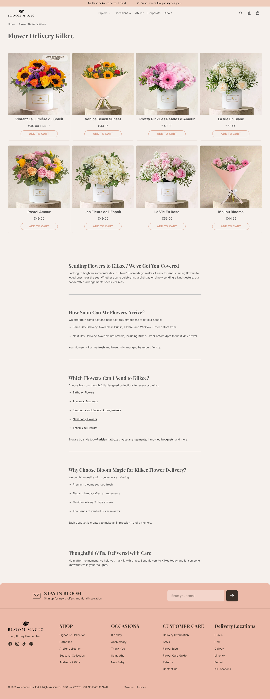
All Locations (222, 669)
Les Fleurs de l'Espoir (103, 212)
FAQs (166, 641)
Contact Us (170, 669)
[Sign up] (232, 596)
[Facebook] (10, 644)
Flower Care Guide (175, 655)
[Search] (240, 13)
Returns (168, 662)
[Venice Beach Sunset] (103, 84)
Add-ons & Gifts (69, 662)
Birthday (116, 635)
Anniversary (119, 641)
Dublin (218, 635)
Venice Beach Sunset (103, 119)
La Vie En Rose (166, 212)
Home (11, 24)
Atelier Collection (70, 648)
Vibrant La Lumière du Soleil (39, 119)
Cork (217, 641)
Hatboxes (65, 641)
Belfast (218, 662)
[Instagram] (17, 644)
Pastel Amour (39, 212)
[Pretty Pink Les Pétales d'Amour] (167, 84)
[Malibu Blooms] (231, 177)
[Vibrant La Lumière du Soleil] (39, 84)
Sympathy (117, 655)
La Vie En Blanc (231, 119)
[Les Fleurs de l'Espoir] (103, 177)
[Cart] (257, 13)
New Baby (118, 662)
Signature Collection (72, 635)
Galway (219, 648)
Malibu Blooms (231, 212)
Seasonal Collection (72, 655)
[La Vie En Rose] (167, 177)
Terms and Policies (135, 687)
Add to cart (39, 133)
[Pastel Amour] (39, 177)
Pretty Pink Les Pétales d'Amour (167, 119)
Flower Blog (170, 648)
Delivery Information (176, 635)
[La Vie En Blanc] (231, 84)
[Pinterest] (31, 644)
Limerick (219, 655)
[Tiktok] (24, 644)
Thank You (118, 648)
